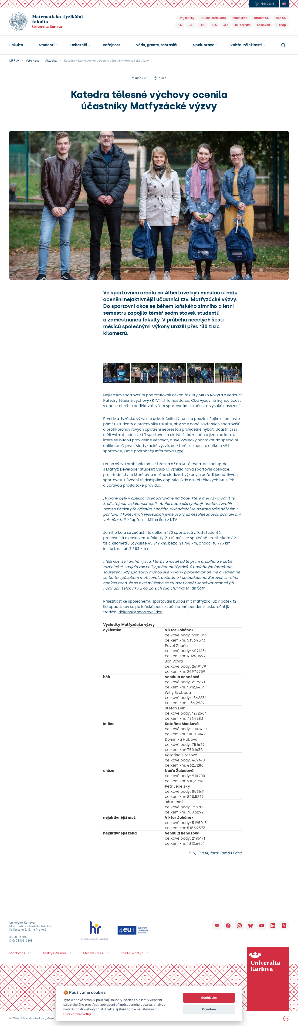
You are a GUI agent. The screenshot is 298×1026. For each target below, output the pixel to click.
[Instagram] (239, 925)
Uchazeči (78, 45)
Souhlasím (209, 997)
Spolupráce (203, 45)
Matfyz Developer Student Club (135, 469)
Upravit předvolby (77, 1014)
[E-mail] (217, 925)
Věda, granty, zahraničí (156, 45)
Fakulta (16, 45)
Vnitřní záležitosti (245, 45)
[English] (284, 3)
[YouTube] (261, 925)
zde (180, 451)
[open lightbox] (116, 373)
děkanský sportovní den (141, 612)
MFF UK (14, 60)
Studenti (46, 45)
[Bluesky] (250, 925)
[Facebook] (228, 925)
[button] (18, 45)
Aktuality (51, 60)
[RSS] (284, 925)
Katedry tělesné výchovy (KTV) (131, 400)
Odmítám (209, 1009)
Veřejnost (111, 45)
